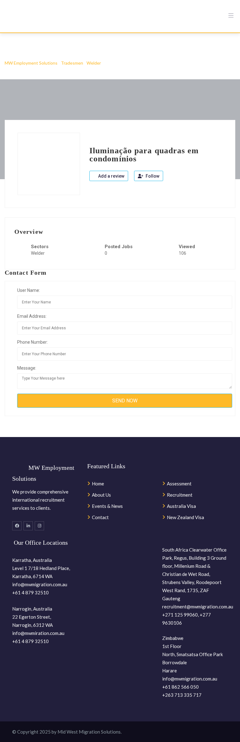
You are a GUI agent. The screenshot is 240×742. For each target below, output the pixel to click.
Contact (100, 517)
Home (98, 483)
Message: (26, 368)
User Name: (28, 290)
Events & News (107, 506)
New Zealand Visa (185, 517)
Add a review (110, 176)
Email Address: (32, 316)
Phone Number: (32, 342)
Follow (152, 176)
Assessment (179, 483)
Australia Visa (181, 506)
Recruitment (179, 495)
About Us (101, 495)
